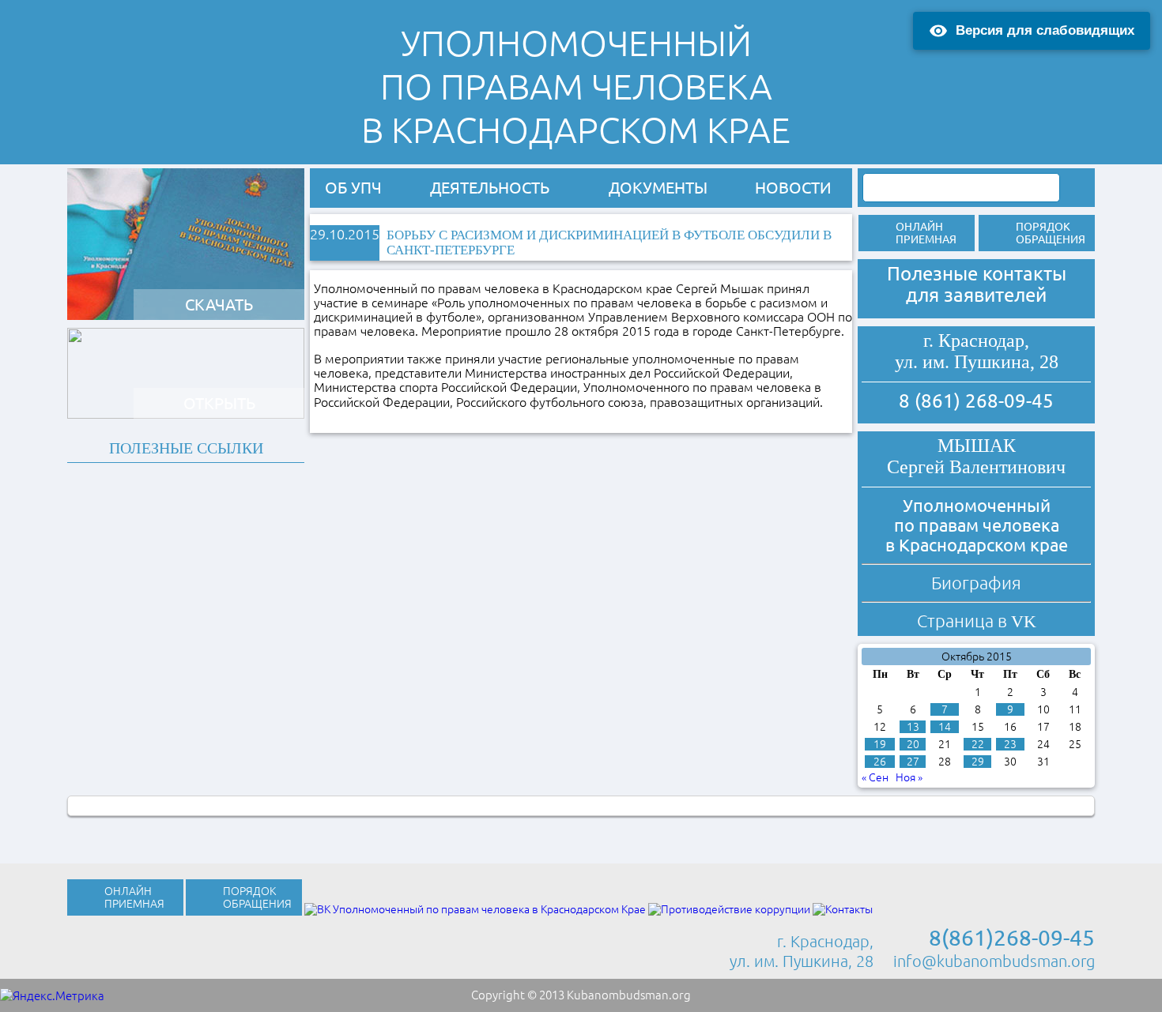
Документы (658, 188)
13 (913, 726)
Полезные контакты (976, 273)
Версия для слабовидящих (1045, 30)
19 (879, 744)
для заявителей (976, 295)
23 (1010, 744)
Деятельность (489, 188)
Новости (793, 188)
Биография (976, 583)
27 (913, 761)
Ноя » (909, 777)
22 (977, 744)
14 (944, 726)
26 (879, 761)
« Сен (875, 777)
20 (913, 744)
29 (977, 761)
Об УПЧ (353, 188)
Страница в (976, 620)
